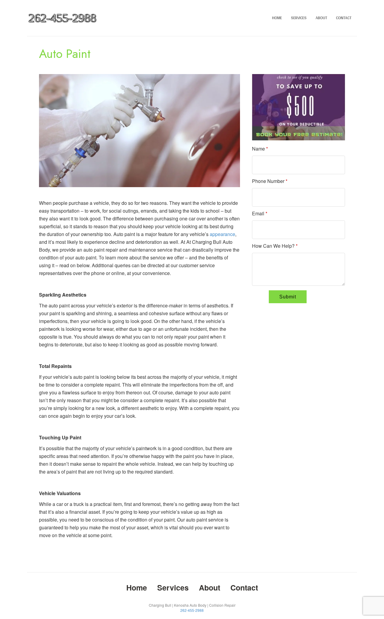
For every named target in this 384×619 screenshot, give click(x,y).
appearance (222, 234)
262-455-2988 (192, 610)
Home (277, 18)
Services (299, 18)
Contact (343, 18)
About (321, 18)
